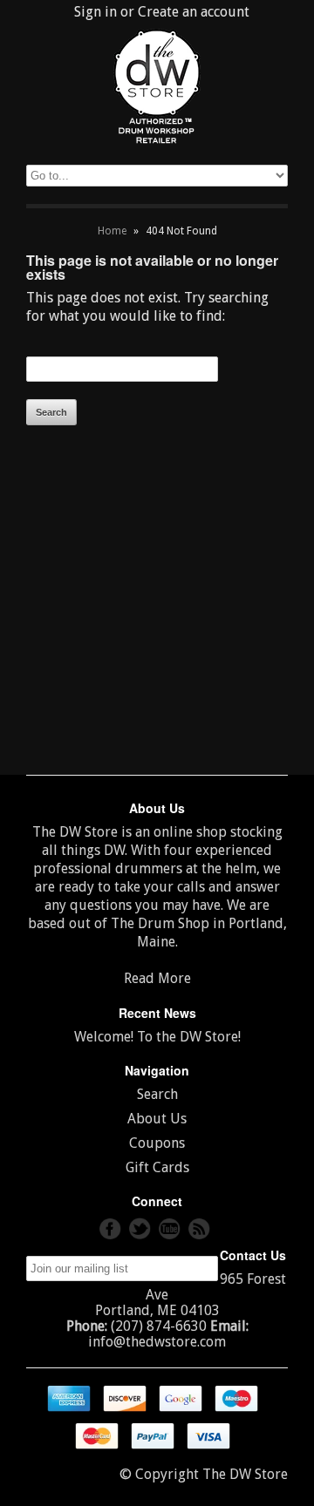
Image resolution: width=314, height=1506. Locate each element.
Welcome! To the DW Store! (157, 1036)
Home (112, 231)
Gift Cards (157, 1167)
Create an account (193, 11)
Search (157, 1094)
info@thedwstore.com (157, 1341)
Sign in (95, 11)
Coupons (157, 1143)
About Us (157, 1118)
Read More (157, 978)
